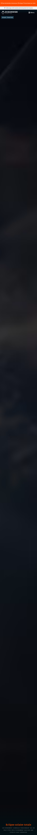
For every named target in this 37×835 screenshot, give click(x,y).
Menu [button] (32, 12)
